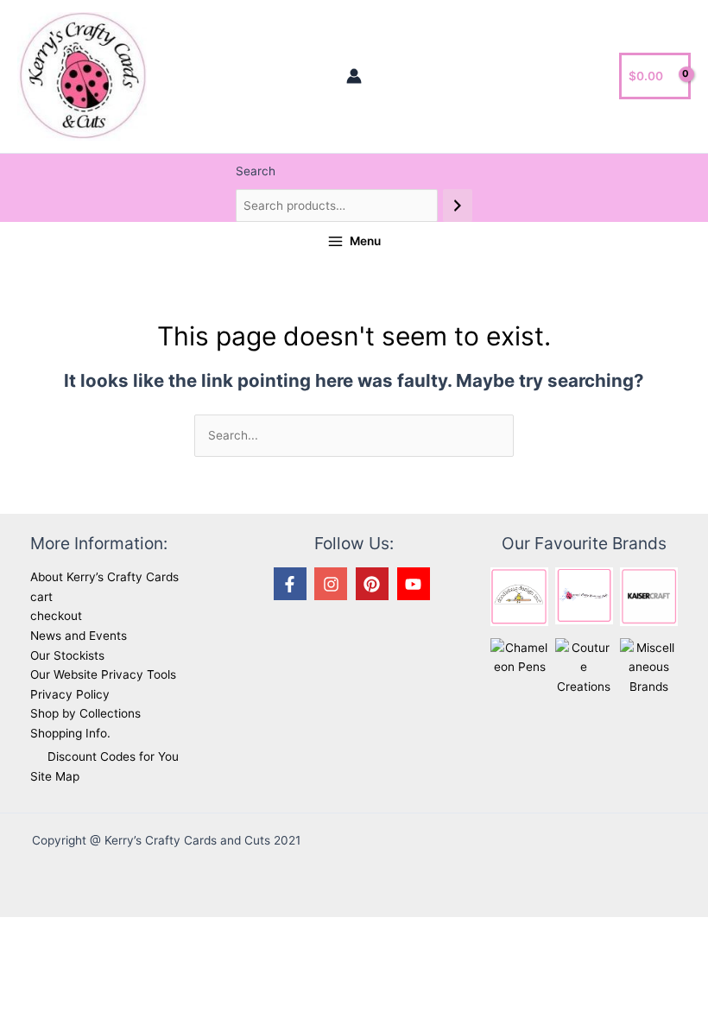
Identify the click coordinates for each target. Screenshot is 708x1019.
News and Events (78, 635)
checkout (56, 616)
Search (255, 171)
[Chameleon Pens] (519, 656)
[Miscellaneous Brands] (649, 666)
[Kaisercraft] (649, 596)
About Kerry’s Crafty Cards (104, 577)
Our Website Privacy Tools (103, 674)
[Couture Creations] (584, 666)
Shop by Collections (85, 713)
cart (41, 597)
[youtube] (416, 583)
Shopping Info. (70, 733)
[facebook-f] (293, 583)
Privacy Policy (70, 694)
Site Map (54, 776)
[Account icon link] (354, 76)
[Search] (457, 206)
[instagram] (333, 583)
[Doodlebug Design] (519, 596)
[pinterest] (375, 583)
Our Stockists (67, 655)
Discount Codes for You (113, 756)
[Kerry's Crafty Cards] (584, 595)
